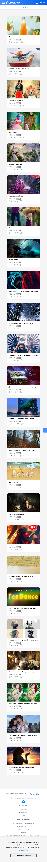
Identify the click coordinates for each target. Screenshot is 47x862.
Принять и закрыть (23, 855)
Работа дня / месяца (23, 829)
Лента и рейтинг (23, 826)
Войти (42, 3)
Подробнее (23, 850)
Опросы (23, 832)
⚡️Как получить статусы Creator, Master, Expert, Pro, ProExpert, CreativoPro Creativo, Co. (23, 836)
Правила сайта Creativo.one (23, 823)
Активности (23, 812)
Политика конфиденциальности (17, 793)
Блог (23, 815)
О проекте (23, 809)
